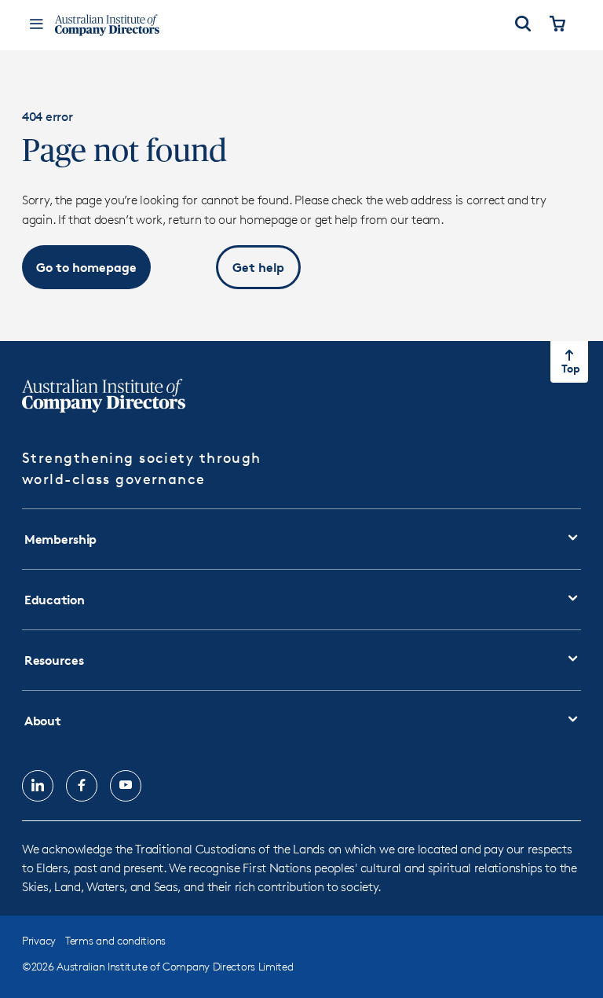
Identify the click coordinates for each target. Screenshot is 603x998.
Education (54, 599)
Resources (53, 660)
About (42, 720)
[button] (86, 267)
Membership (60, 539)
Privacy (39, 940)
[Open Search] (523, 25)
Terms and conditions (115, 940)
